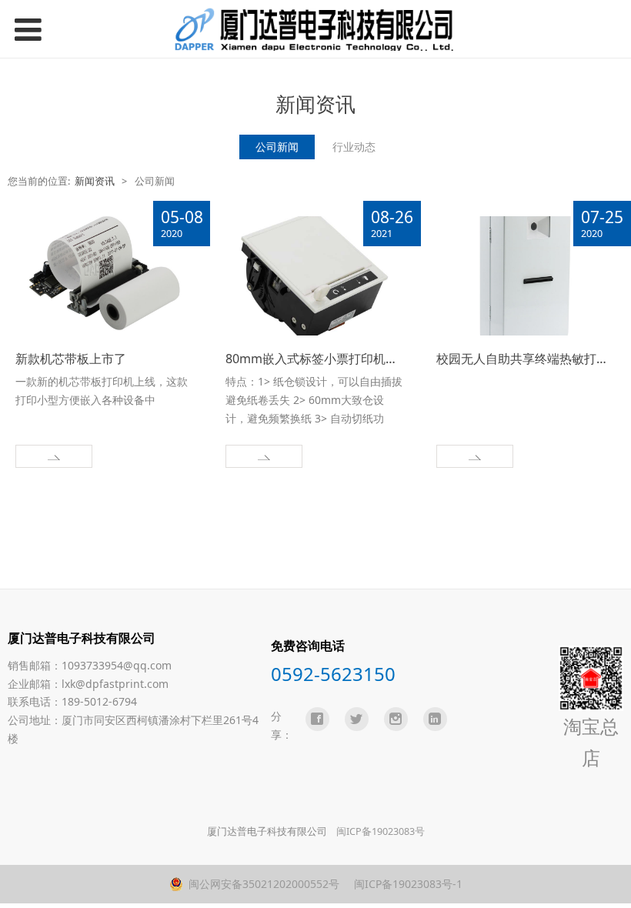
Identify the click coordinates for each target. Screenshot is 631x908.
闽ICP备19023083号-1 (406, 883)
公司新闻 (277, 146)
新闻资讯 (95, 181)
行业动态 (354, 146)
